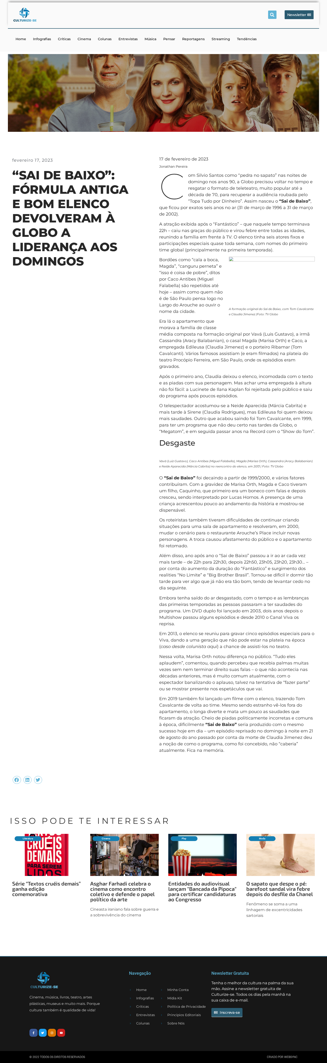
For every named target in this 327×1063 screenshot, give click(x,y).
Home (21, 39)
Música (150, 39)
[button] (272, 15)
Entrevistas (128, 39)
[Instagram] (52, 1033)
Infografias (42, 39)
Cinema (84, 39)
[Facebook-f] (33, 1033)
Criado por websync (282, 1057)
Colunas (105, 39)
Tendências (247, 39)
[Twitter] (43, 1033)
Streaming (221, 39)
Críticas (64, 39)
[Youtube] (61, 1033)
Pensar (169, 39)
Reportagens (193, 39)
